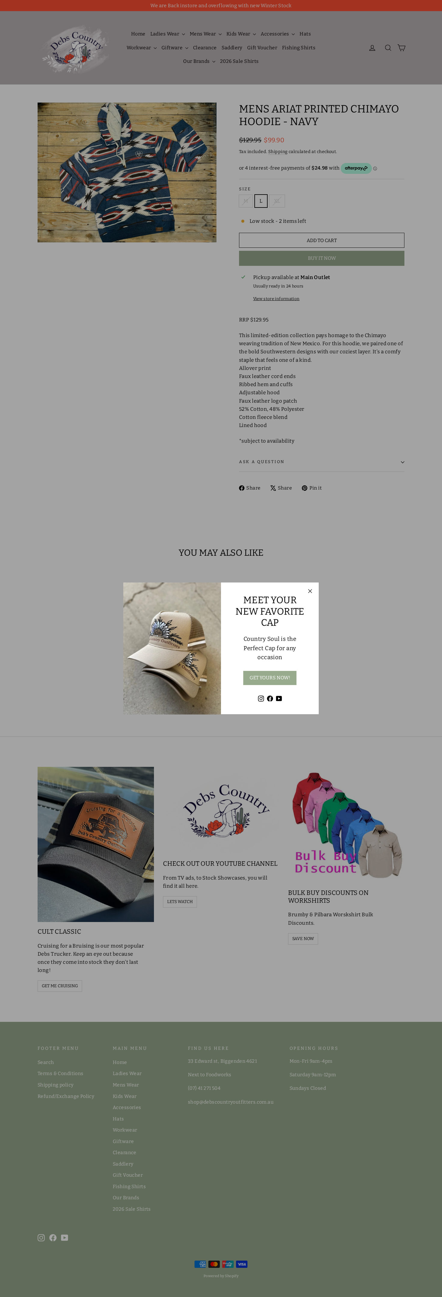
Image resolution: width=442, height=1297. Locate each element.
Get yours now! (270, 678)
